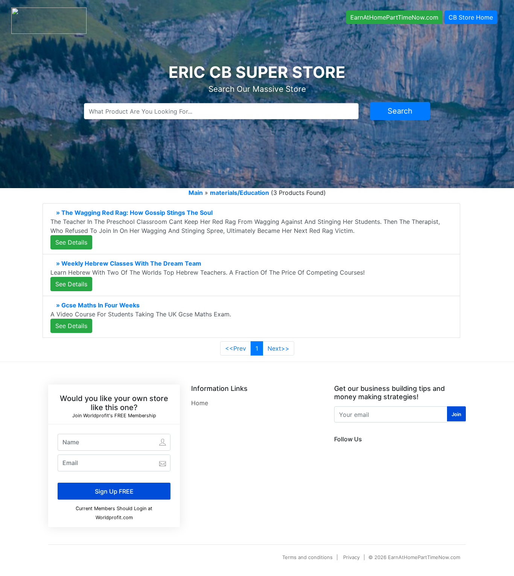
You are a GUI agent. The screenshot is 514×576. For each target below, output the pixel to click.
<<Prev (235, 348)
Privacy (351, 557)
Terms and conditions (307, 557)
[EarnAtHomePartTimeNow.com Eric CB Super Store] (49, 20)
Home (199, 403)
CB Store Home (471, 17)
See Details (71, 242)
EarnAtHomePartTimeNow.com (394, 17)
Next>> (278, 348)
